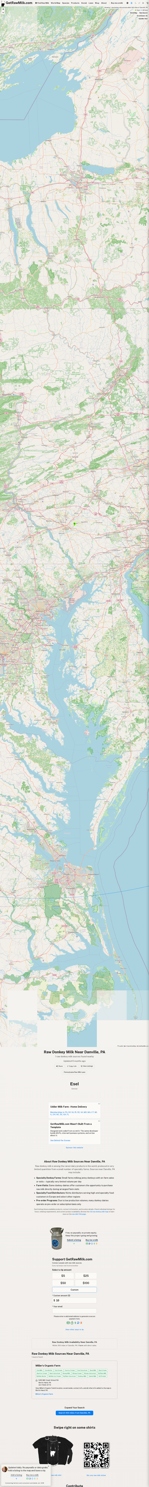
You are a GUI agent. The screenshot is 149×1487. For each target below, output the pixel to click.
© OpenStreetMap (130, 1046)
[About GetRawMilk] (5, 1469)
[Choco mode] (139, 3)
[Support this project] (131, 3)
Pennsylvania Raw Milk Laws (74, 1072)
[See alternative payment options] (78, 1322)
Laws (91, 3)
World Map (55, 3)
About (104, 3)
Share (60, 1066)
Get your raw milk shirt (52, 1475)
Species (65, 3)
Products (75, 3)
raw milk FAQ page (79, 1214)
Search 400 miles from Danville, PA (74, 1413)
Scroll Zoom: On (142, 16)
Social (84, 3)
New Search (143, 13)
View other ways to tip (74, 1329)
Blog (97, 3)
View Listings (88, 1066)
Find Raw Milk (43, 3)
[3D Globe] (127, 3)
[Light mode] (143, 3)
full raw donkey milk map (99, 1212)
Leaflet (121, 1046)
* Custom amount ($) (61, 1295)
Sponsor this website (74, 1148)
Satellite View (143, 19)
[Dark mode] (135, 3)
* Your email (57, 1306)
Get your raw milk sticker (96, 1475)
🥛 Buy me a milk (115, 3)
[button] (74, 524)
